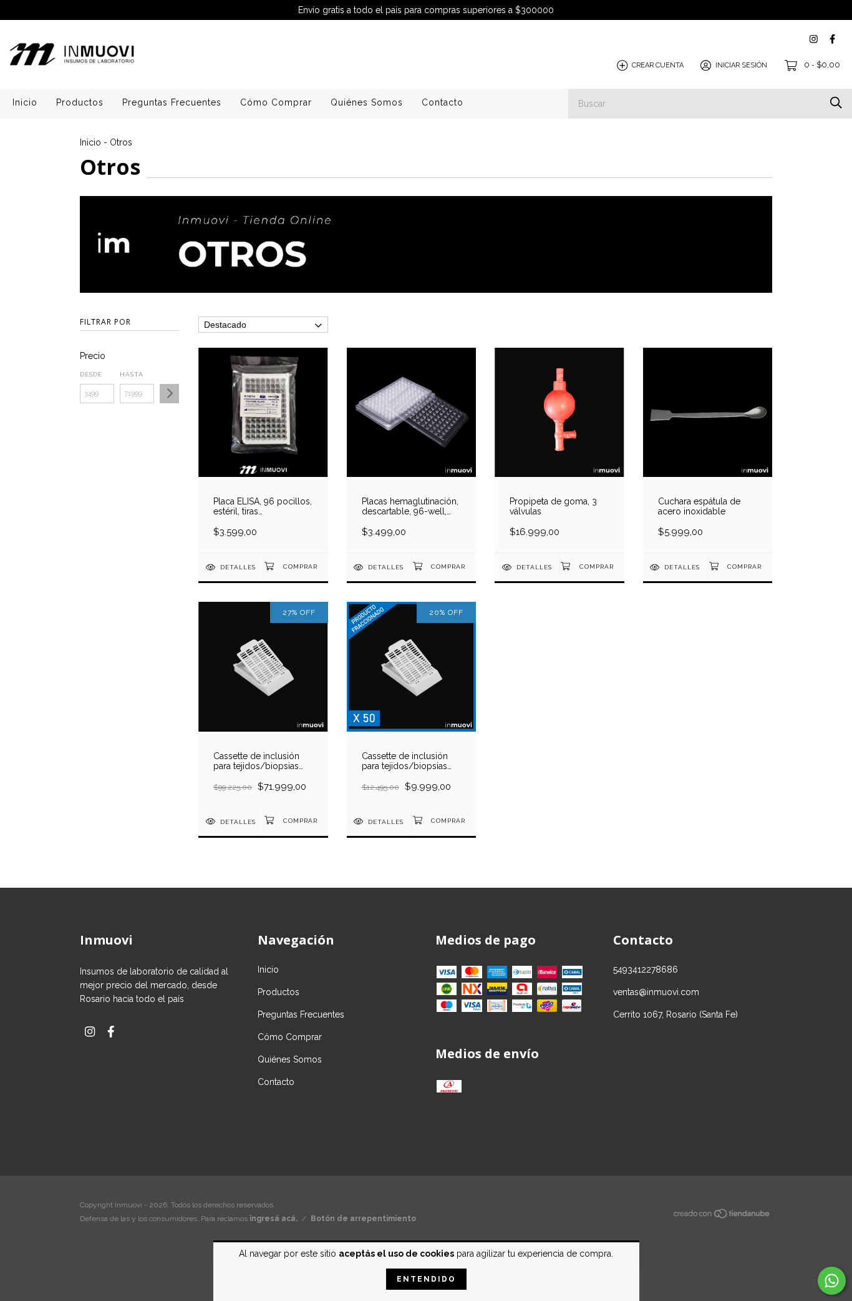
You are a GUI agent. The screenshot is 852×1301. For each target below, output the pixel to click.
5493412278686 (645, 970)
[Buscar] (836, 103)
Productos (80, 102)
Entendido (426, 1279)
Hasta (131, 374)
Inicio (24, 102)
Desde (91, 374)
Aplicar (169, 393)
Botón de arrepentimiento (363, 1218)
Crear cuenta (658, 65)
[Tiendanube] (722, 1216)
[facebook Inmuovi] (832, 39)
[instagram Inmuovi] (814, 39)
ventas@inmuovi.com (656, 992)
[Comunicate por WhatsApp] (832, 1281)
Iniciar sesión (741, 65)
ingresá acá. (273, 1218)
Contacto (442, 102)
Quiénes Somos (367, 102)
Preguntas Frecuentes (171, 102)
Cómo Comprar (276, 102)
